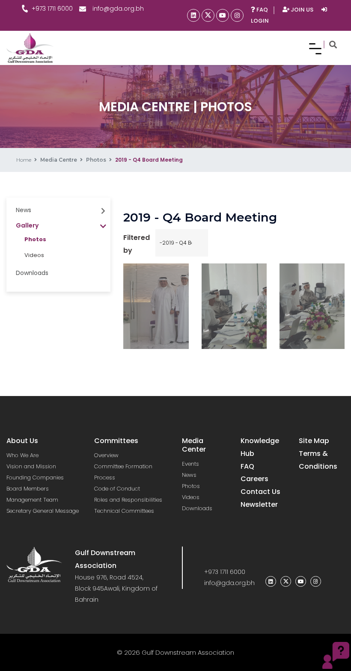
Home (23, 160)
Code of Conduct (117, 489)
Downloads (32, 273)
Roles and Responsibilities (128, 500)
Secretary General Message (42, 511)
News (189, 475)
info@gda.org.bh (118, 8)
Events (190, 464)
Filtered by (136, 244)
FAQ (261, 10)
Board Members (27, 489)
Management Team (32, 500)
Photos (96, 160)
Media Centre (58, 160)
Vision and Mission (31, 466)
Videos (34, 255)
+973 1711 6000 (52, 8)
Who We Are (22, 455)
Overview (106, 455)
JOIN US (302, 10)
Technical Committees (124, 511)
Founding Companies (35, 477)
